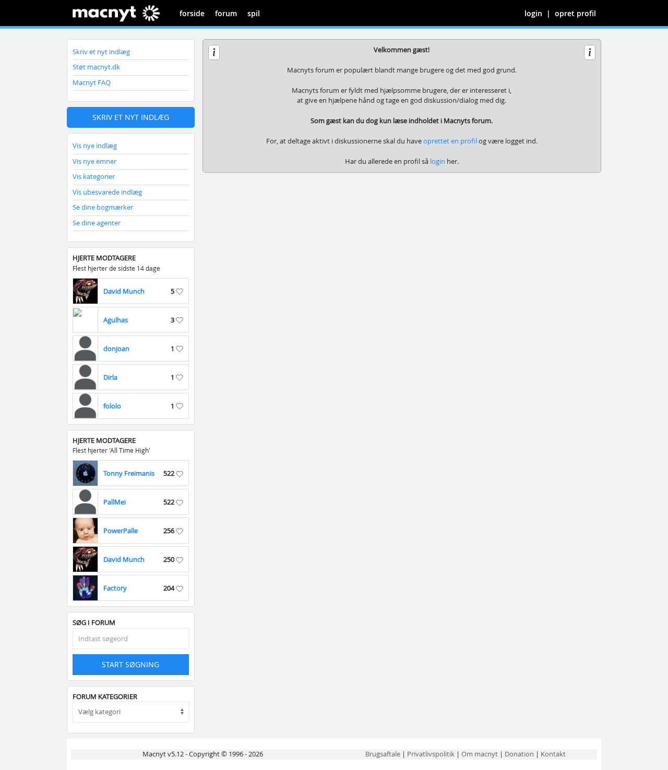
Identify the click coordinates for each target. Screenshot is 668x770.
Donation (519, 754)
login (533, 13)
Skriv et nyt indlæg (101, 51)
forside (192, 13)
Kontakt (553, 754)
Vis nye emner (94, 161)
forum (226, 13)
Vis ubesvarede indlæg (107, 192)
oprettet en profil (450, 141)
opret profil (575, 13)
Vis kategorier (94, 176)
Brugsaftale (382, 754)
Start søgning (130, 664)
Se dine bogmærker (103, 207)
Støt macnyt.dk (96, 66)
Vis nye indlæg (95, 145)
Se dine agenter (97, 222)
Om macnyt (479, 754)
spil (253, 13)
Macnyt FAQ (92, 82)
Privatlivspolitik (431, 754)
